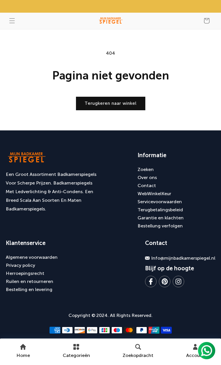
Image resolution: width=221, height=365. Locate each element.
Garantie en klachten (161, 217)
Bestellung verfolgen (160, 226)
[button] (12, 20)
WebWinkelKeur (154, 193)
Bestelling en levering (29, 289)
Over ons (147, 177)
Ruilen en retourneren (29, 281)
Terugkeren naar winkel (111, 103)
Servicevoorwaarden (160, 201)
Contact (147, 185)
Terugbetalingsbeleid (160, 209)
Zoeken (146, 169)
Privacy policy (20, 265)
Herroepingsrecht (25, 273)
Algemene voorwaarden (32, 257)
